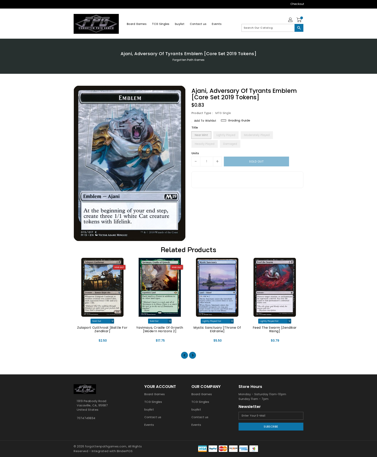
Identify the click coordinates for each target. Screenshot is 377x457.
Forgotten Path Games (188, 60)
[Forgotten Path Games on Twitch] (98, 4)
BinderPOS (125, 451)
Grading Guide (239, 120)
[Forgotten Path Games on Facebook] (68, 4)
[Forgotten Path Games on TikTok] (106, 4)
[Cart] (299, 20)
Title (194, 128)
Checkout (297, 4)
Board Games (154, 394)
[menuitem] (136, 24)
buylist (149, 409)
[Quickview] (80, 342)
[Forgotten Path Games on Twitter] (76, 4)
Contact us (152, 417)
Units (195, 153)
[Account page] (291, 20)
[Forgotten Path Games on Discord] (90, 4)
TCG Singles (153, 402)
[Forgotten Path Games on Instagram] (83, 4)
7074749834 (86, 418)
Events (149, 425)
